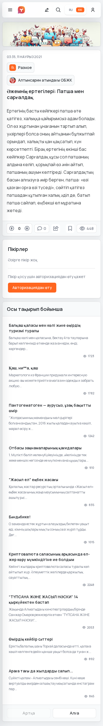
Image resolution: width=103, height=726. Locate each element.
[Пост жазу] (47, 10)
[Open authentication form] (93, 10)
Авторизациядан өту (32, 287)
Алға (74, 713)
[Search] (58, 10)
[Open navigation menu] (10, 10)
